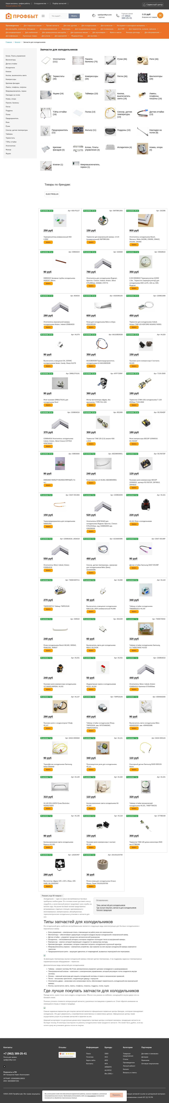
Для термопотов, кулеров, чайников (142, 29)
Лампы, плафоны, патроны (16, 87)
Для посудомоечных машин (85, 29)
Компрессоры (11, 79)
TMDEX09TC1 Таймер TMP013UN (56, 606)
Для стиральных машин (33, 25)
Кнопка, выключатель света (16, 75)
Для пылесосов (106, 25)
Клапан (8, 71)
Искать (74, 16)
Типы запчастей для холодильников (111, 905)
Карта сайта (90, 1060)
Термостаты (10, 138)
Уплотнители (10, 146)
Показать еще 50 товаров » (52, 896)
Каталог (126, 1069)
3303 (106, 1054)
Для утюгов (46, 36)
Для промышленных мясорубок (54, 32)
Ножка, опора (11, 99)
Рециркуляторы (77, 36)
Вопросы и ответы (130, 1072)
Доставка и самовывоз (149, 1054)
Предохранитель (12, 118)
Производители (12, 25)
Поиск (88, 1054)
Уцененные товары (30, 36)
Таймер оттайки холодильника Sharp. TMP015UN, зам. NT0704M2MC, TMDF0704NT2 (100, 725)
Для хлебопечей (31, 32)
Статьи (125, 1059)
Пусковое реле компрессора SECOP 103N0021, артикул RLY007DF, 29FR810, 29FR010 (144, 482)
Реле (7, 122)
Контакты (89, 1064)
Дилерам (144, 1057)
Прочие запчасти (52, 25)
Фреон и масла (115, 32)
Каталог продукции (104, 910)
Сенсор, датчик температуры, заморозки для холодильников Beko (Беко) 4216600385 (101, 567)
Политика (89, 1057)
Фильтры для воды (133, 32)
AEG (106, 1060)
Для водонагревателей (48, 29)
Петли (8, 107)
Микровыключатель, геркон (16, 91)
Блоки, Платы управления (15, 56)
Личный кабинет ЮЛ (13, 6)
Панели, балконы (12, 103)
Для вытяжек (92, 36)
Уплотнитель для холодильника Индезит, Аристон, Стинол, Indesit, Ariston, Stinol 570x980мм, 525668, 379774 (101, 280)
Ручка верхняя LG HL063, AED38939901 (101, 480)
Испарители (10, 67)
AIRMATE (108, 1067)
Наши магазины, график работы (18, 3)
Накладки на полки (13, 95)
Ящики (8, 153)
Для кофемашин (12, 36)
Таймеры (9, 134)
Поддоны (9, 110)
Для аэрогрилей (61, 36)
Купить (48, 242)
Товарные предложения (128, 1055)
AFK (106, 1064)
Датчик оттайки (11, 64)
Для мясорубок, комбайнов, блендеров (20, 29)
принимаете (91, 1096)
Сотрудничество (40, 3)
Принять (116, 1095)
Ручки (8, 126)
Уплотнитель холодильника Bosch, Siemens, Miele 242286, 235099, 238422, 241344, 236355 (144, 239)
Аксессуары (66, 29)
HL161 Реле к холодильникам (140, 521)
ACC (106, 1057)
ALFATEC (108, 1070)
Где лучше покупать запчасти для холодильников (116, 908)
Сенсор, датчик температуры (17, 130)
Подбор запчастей (59, 3)
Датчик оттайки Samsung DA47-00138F (144, 565)
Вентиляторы (11, 60)
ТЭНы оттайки (11, 142)
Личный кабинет (129, 1066)
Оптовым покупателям (150, 1064)
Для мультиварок (99, 32)
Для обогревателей (152, 32)
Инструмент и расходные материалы (131, 25)
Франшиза (145, 1060)
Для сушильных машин (79, 32)
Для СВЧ (121, 29)
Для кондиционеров (13, 32)
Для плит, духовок (70, 25)
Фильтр (8, 150)
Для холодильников (89, 25)
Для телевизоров (107, 29)
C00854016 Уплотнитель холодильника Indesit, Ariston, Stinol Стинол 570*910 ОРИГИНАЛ (58, 441)
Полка (8, 114)
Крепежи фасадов (12, 83)
